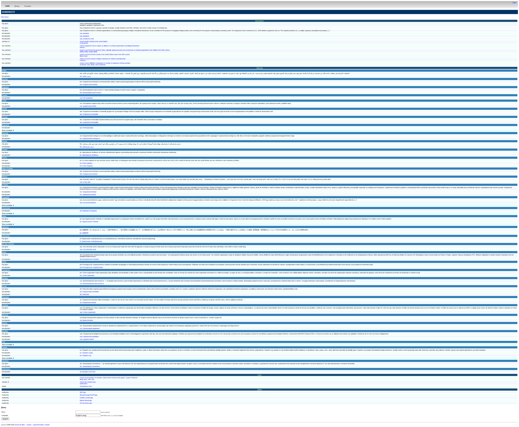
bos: (88, 84)
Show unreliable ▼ (8, 130)
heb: (85, 182)
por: (87, 275)
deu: (89, 122)
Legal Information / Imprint (41, 425)
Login (514, 2)
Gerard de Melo (19, 425)
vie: (87, 371)
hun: (88, 202)
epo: (86, 127)
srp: (89, 328)
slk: (89, 291)
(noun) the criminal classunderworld (88, 382)
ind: (88, 211)
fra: (86, 163)
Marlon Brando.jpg (86, 400)
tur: (86, 353)
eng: (84, 33)
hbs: (88, 174)
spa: (87, 312)
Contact (27, 6)
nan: (88, 249)
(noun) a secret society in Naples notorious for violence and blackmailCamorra (102, 59)
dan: (89, 114)
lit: (91, 241)
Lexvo (3, 425)
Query (17, 6)
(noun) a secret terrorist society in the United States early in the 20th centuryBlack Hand (105, 55)
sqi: (86, 320)
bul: (90, 92)
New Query (5, 17)
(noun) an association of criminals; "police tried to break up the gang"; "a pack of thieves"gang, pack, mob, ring (109, 378)
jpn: (84, 233)
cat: (86, 98)
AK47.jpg (83, 392)
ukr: (90, 366)
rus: (92, 283)
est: (90, 138)
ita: (89, 221)
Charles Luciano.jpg (86, 397)
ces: (88, 106)
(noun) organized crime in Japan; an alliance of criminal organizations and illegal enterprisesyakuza (109, 46)
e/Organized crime (86, 386)
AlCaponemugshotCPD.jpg (88, 395)
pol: (91, 267)
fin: (89, 155)
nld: (89, 259)
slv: (88, 302)
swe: (89, 336)
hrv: (88, 192)
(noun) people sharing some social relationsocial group (93, 42)
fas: (87, 147)
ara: (85, 76)
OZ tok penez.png (86, 403)
